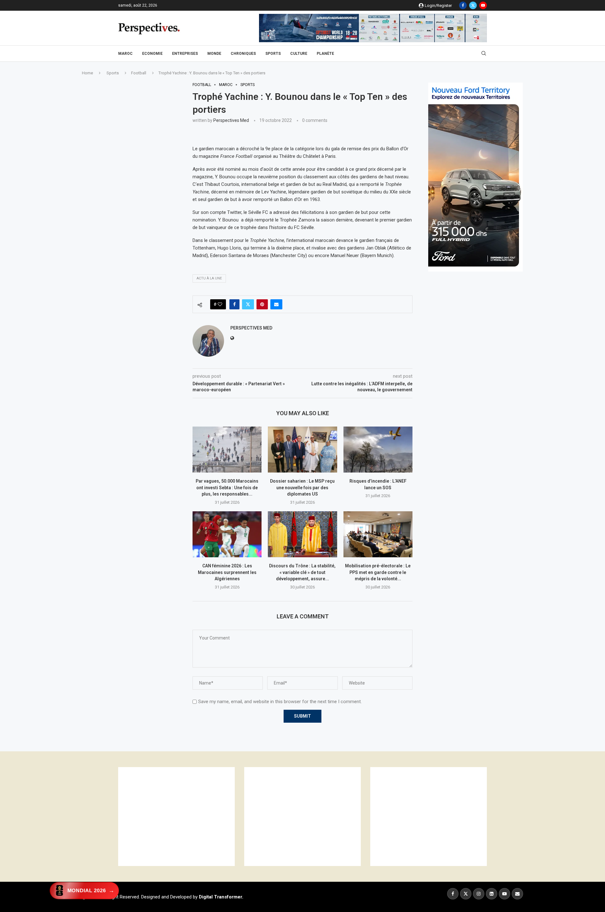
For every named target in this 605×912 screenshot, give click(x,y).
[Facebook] (463, 5)
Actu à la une (209, 278)
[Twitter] (473, 5)
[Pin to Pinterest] (262, 304)
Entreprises (185, 53)
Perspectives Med (231, 120)
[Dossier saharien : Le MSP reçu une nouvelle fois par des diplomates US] (302, 450)
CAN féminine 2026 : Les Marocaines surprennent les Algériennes (227, 572)
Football (138, 73)
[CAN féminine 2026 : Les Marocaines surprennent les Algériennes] (227, 534)
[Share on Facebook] (234, 304)
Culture (298, 53)
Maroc (125, 53)
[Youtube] (483, 5)
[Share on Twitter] (248, 304)
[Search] (484, 53)
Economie (152, 53)
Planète (325, 53)
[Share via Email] (276, 304)
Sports (273, 53)
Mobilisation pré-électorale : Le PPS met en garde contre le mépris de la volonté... (378, 572)
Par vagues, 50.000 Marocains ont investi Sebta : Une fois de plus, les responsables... (227, 487)
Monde (214, 53)
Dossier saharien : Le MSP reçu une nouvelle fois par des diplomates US (302, 487)
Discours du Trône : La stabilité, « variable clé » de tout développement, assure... (302, 572)
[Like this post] (220, 304)
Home (87, 73)
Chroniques (243, 53)
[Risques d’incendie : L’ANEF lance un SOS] (377, 450)
